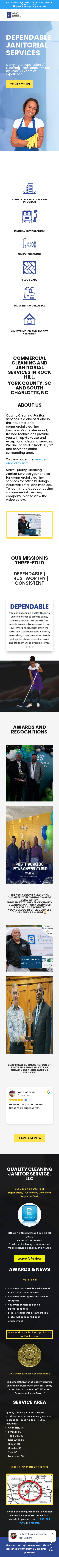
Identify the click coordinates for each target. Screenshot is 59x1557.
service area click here (25, 461)
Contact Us (19, 84)
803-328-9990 (45, 2)
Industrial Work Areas (29, 305)
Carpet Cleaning (29, 254)
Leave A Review (30, 1138)
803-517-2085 (29, 4)
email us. (34, 1522)
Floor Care (29, 279)
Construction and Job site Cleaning (29, 332)
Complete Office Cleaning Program (29, 200)
